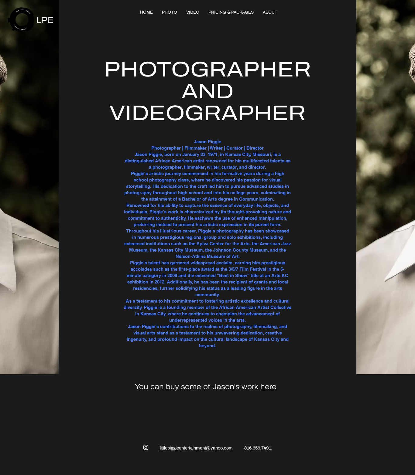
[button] (169, 12)
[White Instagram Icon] (145, 447)
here (268, 387)
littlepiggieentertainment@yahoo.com (196, 448)
